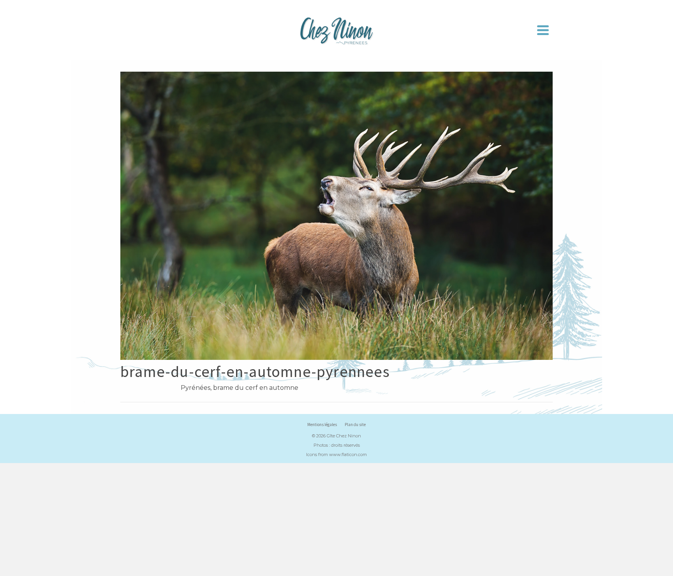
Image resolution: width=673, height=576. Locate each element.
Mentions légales (322, 424)
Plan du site (355, 424)
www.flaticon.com (348, 454)
